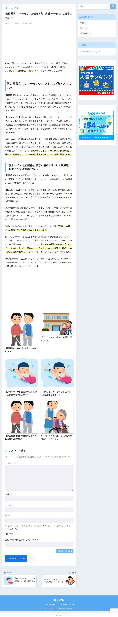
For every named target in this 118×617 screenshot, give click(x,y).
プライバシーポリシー (65, 604)
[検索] (113, 6)
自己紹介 (85, 33)
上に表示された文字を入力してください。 (24, 540)
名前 (8, 494)
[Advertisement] (39, 43)
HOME (60, 599)
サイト (8, 516)
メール (9, 505)
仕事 (83, 23)
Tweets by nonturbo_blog (89, 51)
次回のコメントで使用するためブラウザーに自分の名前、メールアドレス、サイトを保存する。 (40, 527)
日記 (83, 28)
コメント (10, 463)
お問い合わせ (50, 604)
